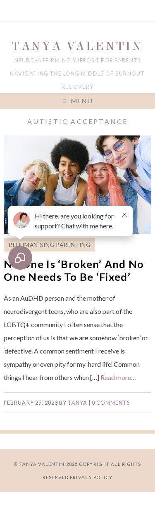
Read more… (118, 377)
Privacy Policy (91, 477)
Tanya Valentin (77, 46)
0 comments (111, 402)
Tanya (77, 402)
